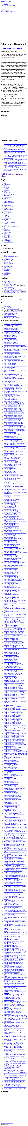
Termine (6, 4)
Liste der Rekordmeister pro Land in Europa (14, 920)
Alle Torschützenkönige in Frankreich (13, 715)
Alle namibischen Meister (10, 545)
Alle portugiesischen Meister (11, 576)
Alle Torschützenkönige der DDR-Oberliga (14, 694)
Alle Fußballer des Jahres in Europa (12, 416)
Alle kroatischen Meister (10, 500)
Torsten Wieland (8, 236)
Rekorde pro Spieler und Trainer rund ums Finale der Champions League (14, 989)
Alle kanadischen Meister (10, 479)
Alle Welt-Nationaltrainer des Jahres (12, 796)
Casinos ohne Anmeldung (10, 288)
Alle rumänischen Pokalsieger (11, 583)
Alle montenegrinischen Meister (11, 542)
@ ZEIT (6, 275)
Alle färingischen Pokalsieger (11, 433)
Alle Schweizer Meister (9, 599)
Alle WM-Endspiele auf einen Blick (12, 807)
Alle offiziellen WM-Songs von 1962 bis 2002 (15, 562)
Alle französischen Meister (10, 399)
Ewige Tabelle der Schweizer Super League (14, 875)
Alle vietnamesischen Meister (11, 789)
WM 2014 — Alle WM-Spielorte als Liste (14, 1042)
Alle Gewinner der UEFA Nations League (14, 443)
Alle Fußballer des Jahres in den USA (13, 409)
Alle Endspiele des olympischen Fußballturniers (15, 376)
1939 (22, 77)
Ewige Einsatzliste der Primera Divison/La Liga (15, 868)
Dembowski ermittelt (9, 194)
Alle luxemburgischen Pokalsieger (12, 512)
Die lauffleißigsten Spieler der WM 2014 (14, 844)
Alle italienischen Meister (10, 472)
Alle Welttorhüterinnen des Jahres (12, 805)
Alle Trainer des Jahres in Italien (12, 749)
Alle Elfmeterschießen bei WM (11, 374)
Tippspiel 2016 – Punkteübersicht (12, 1025)
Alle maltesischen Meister (10, 513)
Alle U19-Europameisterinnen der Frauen (14, 770)
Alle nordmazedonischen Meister (12, 556)
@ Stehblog (7, 269)
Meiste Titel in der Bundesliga (11, 973)
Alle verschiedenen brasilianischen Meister (14, 788)
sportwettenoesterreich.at (15, 311)
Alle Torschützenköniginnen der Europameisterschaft (12, 731)
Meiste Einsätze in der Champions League (14, 944)
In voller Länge (7, 208)
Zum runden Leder (8, 242)
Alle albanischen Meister (10, 326)
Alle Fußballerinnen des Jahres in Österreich (14, 430)
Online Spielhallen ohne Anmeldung (13, 290)
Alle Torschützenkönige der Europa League (14, 697)
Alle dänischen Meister (9, 367)
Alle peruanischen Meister (10, 570)
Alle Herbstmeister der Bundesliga (12, 464)
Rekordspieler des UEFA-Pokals (12, 997)
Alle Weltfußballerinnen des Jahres (12, 799)
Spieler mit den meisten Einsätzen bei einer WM (15, 1015)
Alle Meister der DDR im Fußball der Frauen (15, 521)
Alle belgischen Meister (9, 335)
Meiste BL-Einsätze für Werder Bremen (13, 924)
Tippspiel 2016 (7, 1023)
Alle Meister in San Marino (10, 537)
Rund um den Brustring (9, 222)
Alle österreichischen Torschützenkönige (14, 822)
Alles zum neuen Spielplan (10, 823)
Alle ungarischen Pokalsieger (11, 782)
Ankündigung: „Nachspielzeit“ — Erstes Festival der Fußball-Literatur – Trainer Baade (15, 168)
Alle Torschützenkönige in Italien (12, 716)
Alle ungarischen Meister (10, 781)
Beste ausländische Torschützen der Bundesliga (15, 831)
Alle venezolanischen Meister (11, 786)
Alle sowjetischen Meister (10, 657)
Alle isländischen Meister (10, 469)
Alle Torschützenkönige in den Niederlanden (15, 709)
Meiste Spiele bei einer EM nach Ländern (14, 969)
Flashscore (6, 199)
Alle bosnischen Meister (10, 338)
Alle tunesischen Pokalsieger (11, 764)
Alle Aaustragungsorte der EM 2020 (13, 324)
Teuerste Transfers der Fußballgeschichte (14, 1022)
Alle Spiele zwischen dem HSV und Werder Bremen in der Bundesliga (14, 665)
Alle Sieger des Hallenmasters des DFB (13, 645)
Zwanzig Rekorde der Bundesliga (12, 1084)
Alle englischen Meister (9, 377)
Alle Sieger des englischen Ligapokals (13, 641)
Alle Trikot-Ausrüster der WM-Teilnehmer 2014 (15, 753)
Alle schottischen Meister (10, 593)
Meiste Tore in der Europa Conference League (15, 977)
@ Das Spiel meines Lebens (11, 256)
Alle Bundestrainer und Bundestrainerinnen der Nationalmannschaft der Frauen (15, 347)
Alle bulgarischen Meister (10, 342)
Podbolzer (6, 221)
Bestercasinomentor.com (10, 316)
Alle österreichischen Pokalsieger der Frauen (15, 819)
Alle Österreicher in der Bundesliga (12, 812)
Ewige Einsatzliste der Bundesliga (12, 865)
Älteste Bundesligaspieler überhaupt (12, 1085)
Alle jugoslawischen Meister (11, 476)
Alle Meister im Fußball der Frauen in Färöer (15, 533)
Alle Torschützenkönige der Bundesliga (13, 688)
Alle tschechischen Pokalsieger (11, 761)
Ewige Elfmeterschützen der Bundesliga (13, 871)
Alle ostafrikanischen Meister (11, 568)
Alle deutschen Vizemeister (10, 357)
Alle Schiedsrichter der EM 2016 (12, 587)
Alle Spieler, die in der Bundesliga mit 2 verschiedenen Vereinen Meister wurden (13, 668)
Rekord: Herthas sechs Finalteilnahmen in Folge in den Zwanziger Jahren (15, 986)
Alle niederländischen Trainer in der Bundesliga (15, 552)
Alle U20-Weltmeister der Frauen (12, 772)
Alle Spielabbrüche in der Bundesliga (13, 663)
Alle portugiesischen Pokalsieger (12, 577)
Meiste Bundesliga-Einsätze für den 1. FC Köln (15, 932)
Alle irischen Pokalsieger (10, 468)
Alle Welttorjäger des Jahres (10, 806)
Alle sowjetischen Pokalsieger (11, 659)
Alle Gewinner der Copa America (12, 440)
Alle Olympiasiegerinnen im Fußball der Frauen (15, 565)
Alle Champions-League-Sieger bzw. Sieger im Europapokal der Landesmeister (15, 350)
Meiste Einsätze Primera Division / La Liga (14, 955)
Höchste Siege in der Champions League (14, 908)
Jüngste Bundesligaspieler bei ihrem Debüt (14, 910)
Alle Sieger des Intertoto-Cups (11, 646)
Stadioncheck (7, 230)
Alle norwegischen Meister (10, 559)
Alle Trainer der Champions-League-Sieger (14, 743)
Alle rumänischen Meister (10, 582)
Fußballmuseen (7, 205)
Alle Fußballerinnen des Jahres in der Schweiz (15, 426)
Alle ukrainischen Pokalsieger (11, 779)
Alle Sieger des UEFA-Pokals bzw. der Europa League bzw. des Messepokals (15, 648)
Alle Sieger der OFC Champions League (14, 632)
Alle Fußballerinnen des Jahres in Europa (14, 429)
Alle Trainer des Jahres (9, 746)
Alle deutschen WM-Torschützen (12, 359)
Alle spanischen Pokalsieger (11, 662)
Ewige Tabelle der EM (9, 873)
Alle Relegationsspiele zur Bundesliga (13, 580)
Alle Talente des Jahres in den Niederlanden (14, 678)
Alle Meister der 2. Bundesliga (11, 516)
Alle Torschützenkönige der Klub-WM (13, 698)
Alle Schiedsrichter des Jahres (11, 591)
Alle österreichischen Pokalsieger (12, 817)
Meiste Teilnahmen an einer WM (12, 972)
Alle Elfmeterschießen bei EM (11, 373)
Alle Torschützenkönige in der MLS (12, 711)
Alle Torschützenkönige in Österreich (13, 723)
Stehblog (6, 233)
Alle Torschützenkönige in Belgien (12, 708)
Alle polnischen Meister (9, 573)
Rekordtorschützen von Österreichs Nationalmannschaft (12, 999)
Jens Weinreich (7, 211)
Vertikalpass (7, 237)
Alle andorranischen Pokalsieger (12, 331)
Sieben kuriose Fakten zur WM (11, 1009)
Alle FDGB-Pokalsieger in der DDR (13, 385)
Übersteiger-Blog (8, 239)
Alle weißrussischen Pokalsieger (12, 795)
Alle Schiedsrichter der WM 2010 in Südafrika (15, 589)
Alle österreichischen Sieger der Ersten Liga (14, 820)
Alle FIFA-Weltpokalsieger (10, 394)
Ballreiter (6, 188)
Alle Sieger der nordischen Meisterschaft (14, 631)
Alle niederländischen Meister (11, 547)
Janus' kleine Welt (8, 209)
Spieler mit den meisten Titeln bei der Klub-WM (15, 1016)
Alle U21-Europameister (10, 774)
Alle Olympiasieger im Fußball (11, 563)
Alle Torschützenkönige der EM (12, 695)
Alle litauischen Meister (9, 507)
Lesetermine (8, 170)
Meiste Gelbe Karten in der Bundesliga (13, 958)
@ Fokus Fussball (8, 263)
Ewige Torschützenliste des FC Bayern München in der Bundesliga (13, 895)
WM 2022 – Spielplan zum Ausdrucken (13, 1043)
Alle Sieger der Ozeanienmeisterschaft (13, 634)
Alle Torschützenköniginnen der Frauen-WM (15, 733)
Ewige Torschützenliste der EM (11, 880)
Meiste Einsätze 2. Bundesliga (11, 939)
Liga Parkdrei (7, 215)
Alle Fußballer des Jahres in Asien (12, 406)
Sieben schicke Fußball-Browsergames (13, 1011)
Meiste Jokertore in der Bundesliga (12, 960)
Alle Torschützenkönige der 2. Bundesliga (14, 685)
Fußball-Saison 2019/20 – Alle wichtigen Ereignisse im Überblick (14, 902)
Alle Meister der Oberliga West (11, 528)
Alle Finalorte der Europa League (12, 395)
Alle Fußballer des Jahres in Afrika (12, 405)
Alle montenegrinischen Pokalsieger (12, 544)
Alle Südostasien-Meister (10, 676)
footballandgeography (9, 202)
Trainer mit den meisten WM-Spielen (13, 1030)
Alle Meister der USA (9, 531)
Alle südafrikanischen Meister (11, 671)
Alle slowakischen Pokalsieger (11, 653)
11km (5, 183)
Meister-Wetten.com (9, 314)
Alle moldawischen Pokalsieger (11, 541)
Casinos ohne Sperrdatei (13, 309)
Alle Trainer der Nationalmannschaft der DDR (15, 744)
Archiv (2, 248)
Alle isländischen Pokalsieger (11, 471)
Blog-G (5, 191)
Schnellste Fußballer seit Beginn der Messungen (15, 1001)
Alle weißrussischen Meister (11, 793)
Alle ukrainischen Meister (10, 778)
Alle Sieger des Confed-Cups (11, 639)
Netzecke (6, 219)
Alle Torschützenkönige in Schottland (13, 719)
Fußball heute (7, 281)
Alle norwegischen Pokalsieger (11, 561)
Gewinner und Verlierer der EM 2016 (13, 906)
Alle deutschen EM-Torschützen (12, 353)
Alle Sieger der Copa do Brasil (11, 625)
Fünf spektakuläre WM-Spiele (11, 904)
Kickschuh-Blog (8, 212)
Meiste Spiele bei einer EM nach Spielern (14, 970)
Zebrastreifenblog (8, 240)
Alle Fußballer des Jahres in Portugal (13, 420)
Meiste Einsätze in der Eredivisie (12, 945)
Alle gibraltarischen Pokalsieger (11, 458)
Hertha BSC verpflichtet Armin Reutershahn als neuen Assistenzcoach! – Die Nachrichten (15, 160)
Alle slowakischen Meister (10, 652)
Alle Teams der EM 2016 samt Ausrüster (14, 680)
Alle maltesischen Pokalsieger (11, 514)
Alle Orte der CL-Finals (9, 566)
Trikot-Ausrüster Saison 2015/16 (12, 1035)
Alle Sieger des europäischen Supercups (13, 643)
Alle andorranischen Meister (11, 329)
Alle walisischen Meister (10, 791)
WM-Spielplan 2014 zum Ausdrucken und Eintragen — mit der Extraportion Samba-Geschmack (14, 1056)
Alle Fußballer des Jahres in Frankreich (13, 418)
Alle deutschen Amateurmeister (11, 352)
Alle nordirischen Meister (10, 554)
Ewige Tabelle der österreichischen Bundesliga (15, 876)
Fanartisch (6, 198)
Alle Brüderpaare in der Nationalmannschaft (14, 340)
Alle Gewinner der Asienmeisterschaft (13, 439)
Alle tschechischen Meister (10, 760)
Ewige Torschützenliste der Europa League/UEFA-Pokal (12, 882)
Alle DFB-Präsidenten (9, 364)
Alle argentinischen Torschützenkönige (13, 332)
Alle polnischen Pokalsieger (10, 575)
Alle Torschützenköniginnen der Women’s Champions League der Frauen (14, 737)
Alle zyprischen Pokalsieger (10, 810)
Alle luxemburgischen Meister (11, 510)
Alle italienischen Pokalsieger (11, 474)
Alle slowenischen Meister (10, 655)
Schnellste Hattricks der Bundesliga (12, 1004)
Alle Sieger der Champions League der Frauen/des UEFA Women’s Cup (13, 620)
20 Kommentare (6, 107)
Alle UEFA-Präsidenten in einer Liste (13, 775)
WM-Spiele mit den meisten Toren (12, 1046)
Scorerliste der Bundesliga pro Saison (13, 1008)
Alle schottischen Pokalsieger (11, 594)
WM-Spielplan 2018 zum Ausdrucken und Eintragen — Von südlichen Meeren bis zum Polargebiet (15, 1063)
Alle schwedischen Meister (10, 596)
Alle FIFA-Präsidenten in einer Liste (13, 388)
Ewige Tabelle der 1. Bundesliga (12, 872)
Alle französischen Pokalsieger (11, 401)
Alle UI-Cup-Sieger (8, 777)
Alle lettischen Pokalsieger (10, 505)
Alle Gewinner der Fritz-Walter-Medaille (14, 441)
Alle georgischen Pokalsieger (11, 437)
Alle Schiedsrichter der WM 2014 (12, 590)
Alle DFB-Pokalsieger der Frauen (12, 363)
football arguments (8, 201)
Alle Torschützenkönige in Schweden (13, 721)
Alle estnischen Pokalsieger (10, 383)
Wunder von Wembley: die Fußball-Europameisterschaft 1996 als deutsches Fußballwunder (13, 1067)
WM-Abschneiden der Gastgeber (12, 1045)
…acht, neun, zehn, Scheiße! (12, 48)
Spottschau (6, 229)
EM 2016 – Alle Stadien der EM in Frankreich (15, 855)
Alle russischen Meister (9, 584)
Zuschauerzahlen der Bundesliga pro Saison (14, 1082)
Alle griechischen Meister (10, 460)
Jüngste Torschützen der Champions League (14, 913)
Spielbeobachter (8, 228)
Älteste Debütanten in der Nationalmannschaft (15, 1087)
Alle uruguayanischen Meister (11, 784)
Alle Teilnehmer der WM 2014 (11, 681)
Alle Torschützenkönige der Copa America (14, 692)
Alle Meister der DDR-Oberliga (11, 523)
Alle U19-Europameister (10, 768)
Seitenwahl (6, 225)
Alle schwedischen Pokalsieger (11, 597)
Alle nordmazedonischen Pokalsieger (13, 558)
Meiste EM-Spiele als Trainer (11, 956)
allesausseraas (7, 185)
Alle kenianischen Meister (10, 498)
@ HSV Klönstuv (8, 258)
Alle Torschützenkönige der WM (12, 699)
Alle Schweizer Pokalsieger (10, 601)
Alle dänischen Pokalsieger (10, 368)
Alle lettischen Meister (9, 503)
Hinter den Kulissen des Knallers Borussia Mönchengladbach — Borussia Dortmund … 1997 (15, 157)
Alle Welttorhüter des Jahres (11, 803)
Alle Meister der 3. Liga (9, 517)
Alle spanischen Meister (9, 660)
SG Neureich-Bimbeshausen (11, 226)
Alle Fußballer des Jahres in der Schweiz (14, 412)
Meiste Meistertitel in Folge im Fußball (13, 962)
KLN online (7, 214)
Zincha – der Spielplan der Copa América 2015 (15, 1075)
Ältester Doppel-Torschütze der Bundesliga (14, 1088)
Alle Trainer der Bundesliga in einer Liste (14, 162)
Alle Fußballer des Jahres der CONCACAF (14, 402)
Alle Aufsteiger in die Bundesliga (12, 333)
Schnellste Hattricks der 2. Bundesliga (13, 1002)
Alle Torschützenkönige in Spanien (12, 722)
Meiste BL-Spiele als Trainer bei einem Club (15, 925)
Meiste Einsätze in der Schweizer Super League (15, 951)
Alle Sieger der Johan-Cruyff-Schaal (13, 629)
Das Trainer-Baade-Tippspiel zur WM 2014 (14, 836)
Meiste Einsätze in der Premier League (13, 949)
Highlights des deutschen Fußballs (12, 907)
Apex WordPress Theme (7, 1123)
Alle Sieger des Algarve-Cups (11, 638)
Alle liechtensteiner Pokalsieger (11, 506)
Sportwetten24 (7, 306)
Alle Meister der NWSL (10, 524)
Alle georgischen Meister (10, 436)
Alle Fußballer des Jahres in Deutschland (14, 413)
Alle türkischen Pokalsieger (10, 767)
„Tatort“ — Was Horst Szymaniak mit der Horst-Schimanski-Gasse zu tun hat (15, 147)
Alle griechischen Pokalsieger (11, 461)
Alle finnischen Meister (9, 397)
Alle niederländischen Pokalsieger (12, 551)
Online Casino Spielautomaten (11, 317)
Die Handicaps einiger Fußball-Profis (13, 840)
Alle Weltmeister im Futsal (10, 802)
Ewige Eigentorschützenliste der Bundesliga (14, 864)
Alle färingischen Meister (10, 432)
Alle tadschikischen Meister (10, 677)
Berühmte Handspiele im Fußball (12, 830)
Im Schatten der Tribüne (10, 206)
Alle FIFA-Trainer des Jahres (11, 390)
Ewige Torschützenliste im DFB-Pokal (13, 900)
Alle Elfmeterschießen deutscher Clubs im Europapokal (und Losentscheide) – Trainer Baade (14, 151)
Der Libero (6, 195)
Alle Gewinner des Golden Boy (11, 447)
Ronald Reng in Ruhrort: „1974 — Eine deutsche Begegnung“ (15, 165)
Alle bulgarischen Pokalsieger (11, 343)
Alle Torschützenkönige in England (12, 714)
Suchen (2, 299)
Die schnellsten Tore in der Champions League (15, 848)
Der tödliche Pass (8, 197)
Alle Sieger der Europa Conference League (14, 628)
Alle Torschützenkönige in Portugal (12, 718)
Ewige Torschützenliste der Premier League (14, 885)
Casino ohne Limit (8, 287)
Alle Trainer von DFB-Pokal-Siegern (13, 750)
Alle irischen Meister (9, 467)
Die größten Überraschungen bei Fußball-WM (15, 838)
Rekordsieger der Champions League (13, 995)
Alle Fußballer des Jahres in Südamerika (13, 423)
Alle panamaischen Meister (10, 569)
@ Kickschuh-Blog (8, 260)
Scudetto (6, 223)
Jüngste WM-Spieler (9, 914)
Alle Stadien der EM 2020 (10, 670)
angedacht (6, 187)
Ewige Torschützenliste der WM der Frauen (14, 890)
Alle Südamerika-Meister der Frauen (13, 673)
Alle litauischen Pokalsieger (10, 509)
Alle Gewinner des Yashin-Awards (12, 457)
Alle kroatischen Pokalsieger (11, 502)
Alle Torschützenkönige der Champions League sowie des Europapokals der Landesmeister (15, 690)
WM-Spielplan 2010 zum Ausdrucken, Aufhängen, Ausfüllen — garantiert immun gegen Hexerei (14, 1049)
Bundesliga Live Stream (10, 284)
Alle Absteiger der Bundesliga (11, 325)
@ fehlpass (6, 270)
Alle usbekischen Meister (10, 785)
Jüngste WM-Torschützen (10, 915)
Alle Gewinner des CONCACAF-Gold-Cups (15, 446)
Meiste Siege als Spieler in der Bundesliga (14, 967)
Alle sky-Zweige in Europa (10, 650)
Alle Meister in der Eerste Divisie (12, 534)
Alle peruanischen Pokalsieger (11, 572)
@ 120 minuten (7, 273)
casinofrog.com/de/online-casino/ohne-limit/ (14, 292)
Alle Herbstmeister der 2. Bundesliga (13, 462)
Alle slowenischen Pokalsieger (11, 656)
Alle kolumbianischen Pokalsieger (12, 499)
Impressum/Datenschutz (9, 5)
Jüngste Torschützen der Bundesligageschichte (15, 911)
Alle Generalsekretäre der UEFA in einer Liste (15, 434)
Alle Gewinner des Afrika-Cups (11, 444)
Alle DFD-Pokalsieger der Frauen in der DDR (15, 366)
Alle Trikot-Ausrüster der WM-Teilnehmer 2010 (15, 751)
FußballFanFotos (8, 204)
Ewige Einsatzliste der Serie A (11, 869)
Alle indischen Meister (9, 465)
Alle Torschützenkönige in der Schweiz (13, 712)
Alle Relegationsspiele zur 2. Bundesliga (14, 579)
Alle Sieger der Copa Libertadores (12, 627)
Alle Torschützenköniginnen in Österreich (14, 739)
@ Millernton (7, 272)
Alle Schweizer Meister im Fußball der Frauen (15, 600)
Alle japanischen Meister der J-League (13, 475)
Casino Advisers (8, 307)
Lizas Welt (6, 216)
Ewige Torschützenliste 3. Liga (11, 878)
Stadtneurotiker (7, 232)
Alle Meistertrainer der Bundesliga (12, 538)
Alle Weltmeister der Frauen (11, 800)
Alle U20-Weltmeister (9, 771)
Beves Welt (6, 190)
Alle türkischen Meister (9, 765)
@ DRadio (6, 255)
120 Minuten (7, 184)
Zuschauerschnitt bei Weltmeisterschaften (14, 1081)
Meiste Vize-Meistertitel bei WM (12, 981)
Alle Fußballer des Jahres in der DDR (13, 411)
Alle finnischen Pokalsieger (10, 398)
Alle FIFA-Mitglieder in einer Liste (12, 387)
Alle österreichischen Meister (11, 813)
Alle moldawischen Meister (10, 540)
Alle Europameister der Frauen (11, 384)
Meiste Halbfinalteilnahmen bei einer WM (14, 959)
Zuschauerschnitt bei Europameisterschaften (14, 1080)
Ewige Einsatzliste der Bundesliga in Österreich (15, 866)
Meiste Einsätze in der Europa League (13, 946)
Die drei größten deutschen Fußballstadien (14, 837)
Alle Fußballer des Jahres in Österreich (13, 425)
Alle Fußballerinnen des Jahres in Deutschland (15, 427)
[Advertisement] (14, 27)
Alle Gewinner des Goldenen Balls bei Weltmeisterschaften (13, 452)
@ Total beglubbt (8, 266)
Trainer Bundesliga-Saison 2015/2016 (13, 1026)
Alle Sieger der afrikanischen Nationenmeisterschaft (11, 612)
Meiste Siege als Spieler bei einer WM (13, 966)
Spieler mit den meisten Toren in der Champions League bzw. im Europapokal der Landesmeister (15, 1020)
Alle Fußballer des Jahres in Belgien (12, 408)
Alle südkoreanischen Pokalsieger (12, 674)
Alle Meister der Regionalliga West (12, 530)
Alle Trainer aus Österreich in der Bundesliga (15, 740)
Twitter (5, 6)
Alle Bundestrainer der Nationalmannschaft (14, 345)
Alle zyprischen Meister (9, 809)
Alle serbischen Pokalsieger (10, 607)
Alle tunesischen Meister (10, 763)
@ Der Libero (7, 265)
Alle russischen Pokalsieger (10, 586)
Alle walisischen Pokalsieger (11, 792)
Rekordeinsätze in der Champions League (14, 994)
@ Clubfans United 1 (9, 259)
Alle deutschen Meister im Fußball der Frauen (15, 356)
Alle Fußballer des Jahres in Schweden (13, 422)
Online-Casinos (7, 283)
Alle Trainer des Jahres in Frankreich (13, 747)
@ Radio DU (7, 268)
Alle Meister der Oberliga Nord (11, 526)
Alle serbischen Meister (9, 606)
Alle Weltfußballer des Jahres (11, 798)
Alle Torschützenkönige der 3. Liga (12, 687)
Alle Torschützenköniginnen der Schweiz (14, 735)
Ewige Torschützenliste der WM (12, 889)
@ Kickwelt (7, 262)
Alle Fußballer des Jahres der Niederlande (14, 404)
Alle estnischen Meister (9, 381)
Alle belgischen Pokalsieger (10, 336)
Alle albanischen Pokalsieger (11, 328)
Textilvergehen (7, 235)
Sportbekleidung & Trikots (10, 313)
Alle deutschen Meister (9, 354)
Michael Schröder (8, 218)
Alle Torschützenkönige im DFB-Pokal (13, 706)
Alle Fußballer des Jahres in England (13, 415)
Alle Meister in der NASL (10, 535)
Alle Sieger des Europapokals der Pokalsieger (15, 642)
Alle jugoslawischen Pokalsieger (12, 478)
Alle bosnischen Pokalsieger (11, 339)
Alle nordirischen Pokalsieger (11, 555)
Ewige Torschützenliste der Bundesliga (13, 879)
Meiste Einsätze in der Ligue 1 (11, 948)
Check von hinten (8, 192)
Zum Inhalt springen (6, 1)
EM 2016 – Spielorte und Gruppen (12, 857)
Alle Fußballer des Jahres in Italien (12, 419)
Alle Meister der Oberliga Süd (11, 527)
